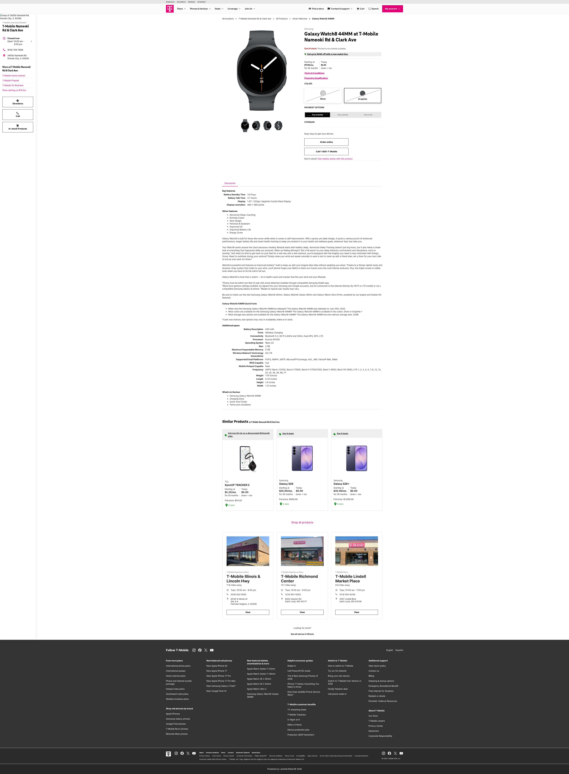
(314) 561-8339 (347, 594)
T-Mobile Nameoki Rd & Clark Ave (255, 18)
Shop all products (302, 522)
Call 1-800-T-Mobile (326, 151)
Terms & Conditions (314, 73)
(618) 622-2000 (238, 594)
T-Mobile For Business (12, 85)
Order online (326, 142)
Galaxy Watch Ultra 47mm (329, 294)
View (247, 612)
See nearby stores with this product (335, 158)
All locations (228, 18)
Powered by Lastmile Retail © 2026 (284, 769)
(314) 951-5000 (293, 594)
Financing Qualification (316, 78)
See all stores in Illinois (302, 634)
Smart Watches (300, 18)
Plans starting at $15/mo (14, 90)
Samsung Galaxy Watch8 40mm (266, 294)
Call (18, 114)
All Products (282, 18)
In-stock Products (18, 127)
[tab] (230, 183)
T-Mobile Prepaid (10, 80)
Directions (18, 102)
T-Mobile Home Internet (13, 75)
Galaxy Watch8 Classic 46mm (297, 294)
